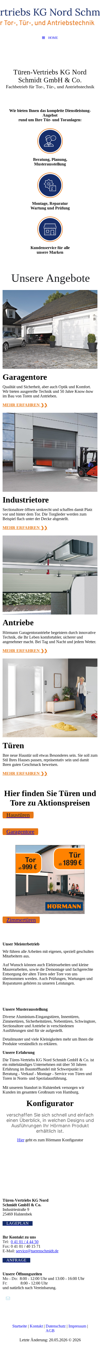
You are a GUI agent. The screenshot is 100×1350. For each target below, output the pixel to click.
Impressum (77, 1326)
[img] (50, 16)
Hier (20, 1140)
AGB (50, 1331)
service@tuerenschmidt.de (37, 1251)
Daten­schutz (56, 1326)
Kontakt (37, 1326)
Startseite (20, 1326)
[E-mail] (7, 1298)
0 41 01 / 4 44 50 (24, 1242)
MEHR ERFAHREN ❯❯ (25, 405)
